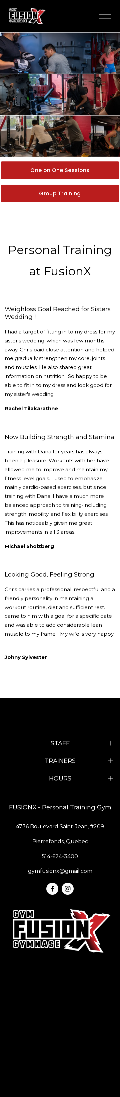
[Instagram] (68, 889)
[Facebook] (52, 889)
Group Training (60, 193)
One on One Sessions (59, 170)
